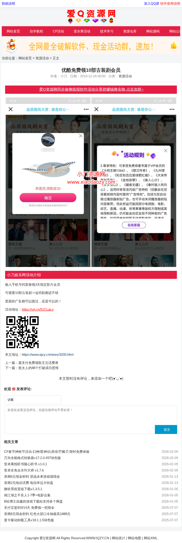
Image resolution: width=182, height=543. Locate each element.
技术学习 (106, 31)
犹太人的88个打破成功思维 (38, 368)
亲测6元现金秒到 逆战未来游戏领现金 (32, 476)
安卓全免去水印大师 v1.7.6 (24, 470)
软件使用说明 (170, 3)
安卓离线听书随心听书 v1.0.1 (25, 464)
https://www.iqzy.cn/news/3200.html (47, 354)
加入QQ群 (152, 3)
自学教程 (36, 31)
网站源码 (153, 31)
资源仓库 (129, 31)
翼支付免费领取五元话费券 (38, 363)
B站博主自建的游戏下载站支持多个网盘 (33, 501)
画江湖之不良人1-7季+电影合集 (27, 495)
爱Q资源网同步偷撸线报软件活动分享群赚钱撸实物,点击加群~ (91, 89)
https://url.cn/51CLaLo (37, 309)
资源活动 (42, 58)
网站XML (150, 538)
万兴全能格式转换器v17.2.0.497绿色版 (32, 458)
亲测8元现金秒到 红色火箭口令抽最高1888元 (37, 514)
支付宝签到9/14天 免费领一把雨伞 (29, 507)
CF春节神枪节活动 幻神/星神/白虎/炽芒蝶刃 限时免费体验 (46, 451)
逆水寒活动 (82, 31)
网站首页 (13, 31)
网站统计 (118, 538)
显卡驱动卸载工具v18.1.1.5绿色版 (29, 520)
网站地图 (134, 538)
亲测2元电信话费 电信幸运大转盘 (28, 483)
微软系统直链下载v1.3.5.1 (23, 489)
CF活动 (58, 31)
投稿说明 (8, 3)
